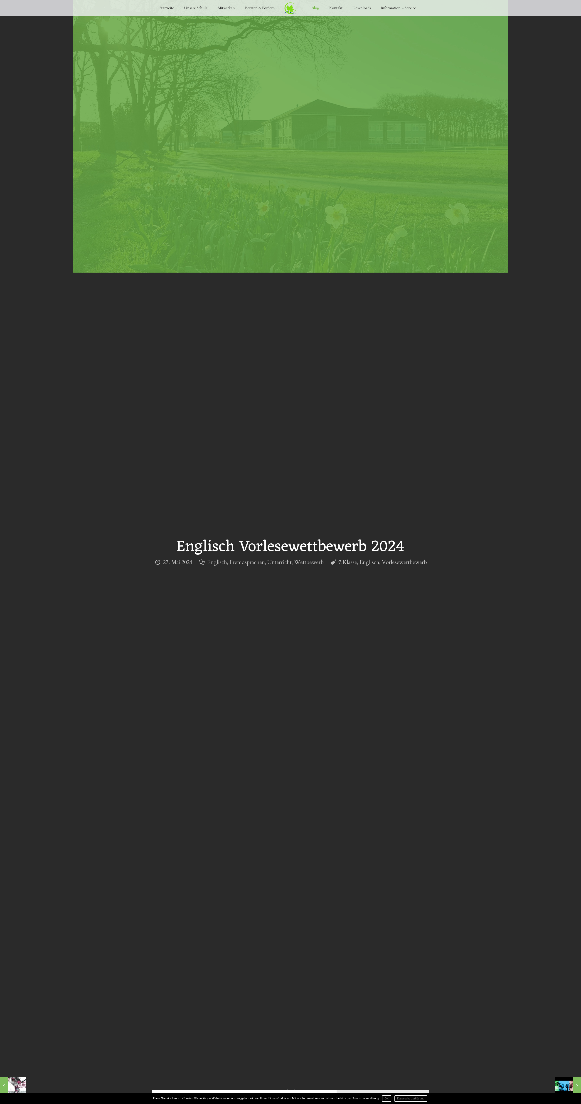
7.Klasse (347, 562)
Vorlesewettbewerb (404, 562)
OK (387, 1098)
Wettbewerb (309, 562)
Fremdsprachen (247, 562)
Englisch (217, 562)
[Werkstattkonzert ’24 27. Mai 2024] (13, 1086)
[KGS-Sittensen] (290, 8)
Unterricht (279, 562)
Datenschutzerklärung (410, 1098)
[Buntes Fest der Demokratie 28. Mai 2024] (568, 1086)
